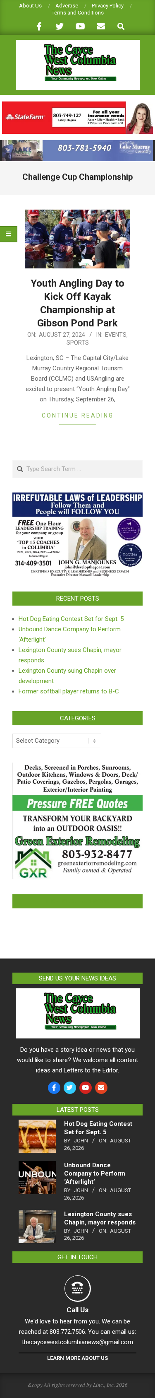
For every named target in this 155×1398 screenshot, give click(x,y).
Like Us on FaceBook (77, 901)
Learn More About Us (77, 1358)
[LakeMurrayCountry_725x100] (77, 143)
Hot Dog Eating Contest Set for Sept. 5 (71, 619)
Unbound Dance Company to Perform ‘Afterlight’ (94, 1173)
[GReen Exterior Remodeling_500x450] (77, 767)
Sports (78, 342)
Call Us (77, 1310)
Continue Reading (78, 415)
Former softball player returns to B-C (69, 691)
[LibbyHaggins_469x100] (77, 105)
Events (115, 334)
